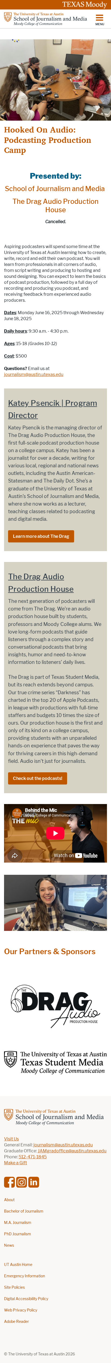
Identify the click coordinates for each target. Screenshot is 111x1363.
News (9, 1245)
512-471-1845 (33, 1156)
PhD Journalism (17, 1234)
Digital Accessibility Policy (26, 1299)
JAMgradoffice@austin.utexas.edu (72, 1150)
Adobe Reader (16, 1321)
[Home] (45, 19)
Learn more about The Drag (41, 536)
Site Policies (14, 1287)
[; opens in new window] (55, 1002)
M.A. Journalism (17, 1222)
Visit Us (11, 1139)
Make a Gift (15, 1162)
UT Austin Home (18, 1264)
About (9, 1200)
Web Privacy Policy (20, 1310)
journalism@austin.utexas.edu (33, 374)
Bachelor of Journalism (23, 1211)
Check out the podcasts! (37, 778)
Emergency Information (24, 1276)
